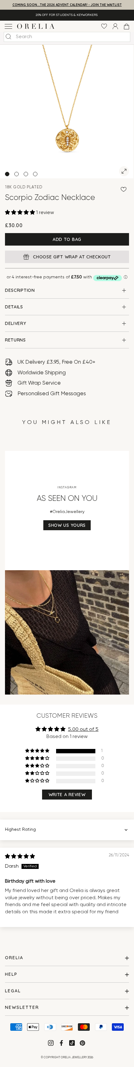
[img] (20, 856)
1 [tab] (7, 174)
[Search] (8, 36)
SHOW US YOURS (67, 525)
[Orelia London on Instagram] (51, 1044)
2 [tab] (16, 174)
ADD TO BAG (67, 239)
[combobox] (67, 37)
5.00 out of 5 (83, 729)
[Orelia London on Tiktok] (72, 1043)
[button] (20, 212)
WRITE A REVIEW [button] (67, 794)
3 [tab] (26, 174)
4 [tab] (35, 174)
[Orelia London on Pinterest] (83, 1044)
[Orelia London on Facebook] (62, 1044)
